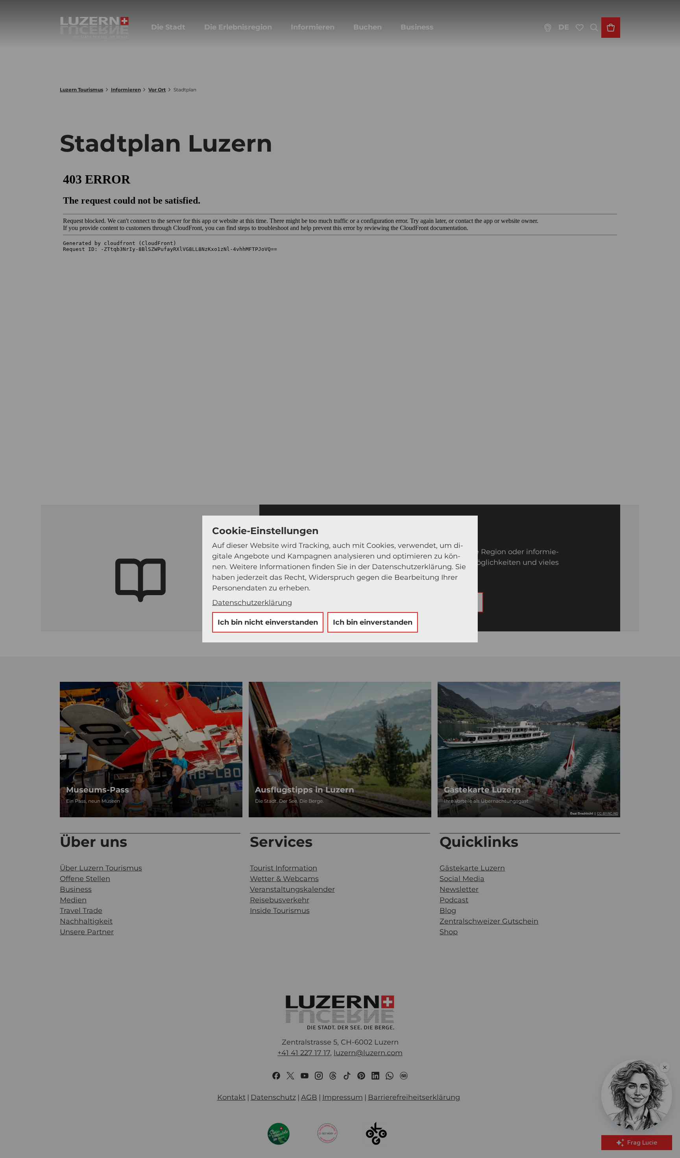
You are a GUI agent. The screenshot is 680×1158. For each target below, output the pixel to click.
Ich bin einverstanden (372, 622)
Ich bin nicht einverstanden (268, 622)
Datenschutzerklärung (252, 602)
